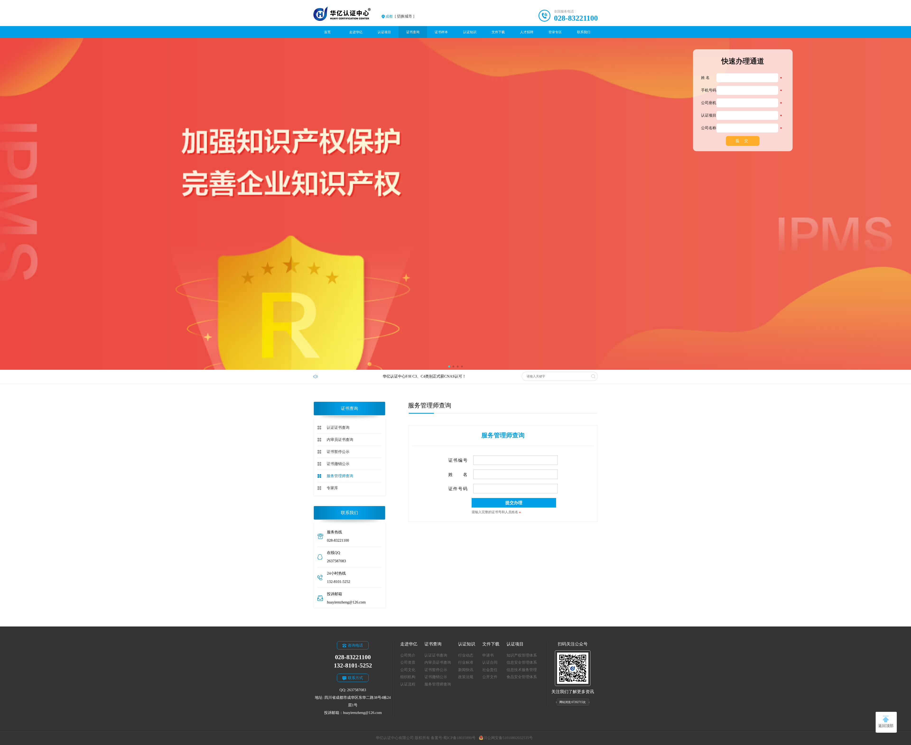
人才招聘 (526, 32)
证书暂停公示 (338, 452)
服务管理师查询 (340, 476)
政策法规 (465, 677)
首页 (327, 32)
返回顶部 (885, 726)
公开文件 (489, 677)
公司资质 (407, 662)
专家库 (332, 488)
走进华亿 (356, 32)
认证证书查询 (338, 427)
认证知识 (469, 32)
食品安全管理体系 (522, 677)
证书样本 (441, 32)
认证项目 (384, 32)
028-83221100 (576, 18)
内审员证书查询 (340, 440)
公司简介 (407, 655)
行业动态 (465, 655)
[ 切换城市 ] (400, 16)
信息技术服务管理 (522, 670)
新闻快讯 (465, 670)
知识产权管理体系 (522, 655)
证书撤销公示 (338, 464)
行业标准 (465, 662)
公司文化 (407, 670)
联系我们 (583, 32)
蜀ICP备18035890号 (459, 738)
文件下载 (498, 32)
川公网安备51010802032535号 (508, 738)
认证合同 (489, 662)
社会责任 (489, 670)
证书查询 (412, 32)
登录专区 (555, 32)
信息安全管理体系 (522, 662)
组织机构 (407, 677)
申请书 (488, 655)
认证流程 (407, 684)
